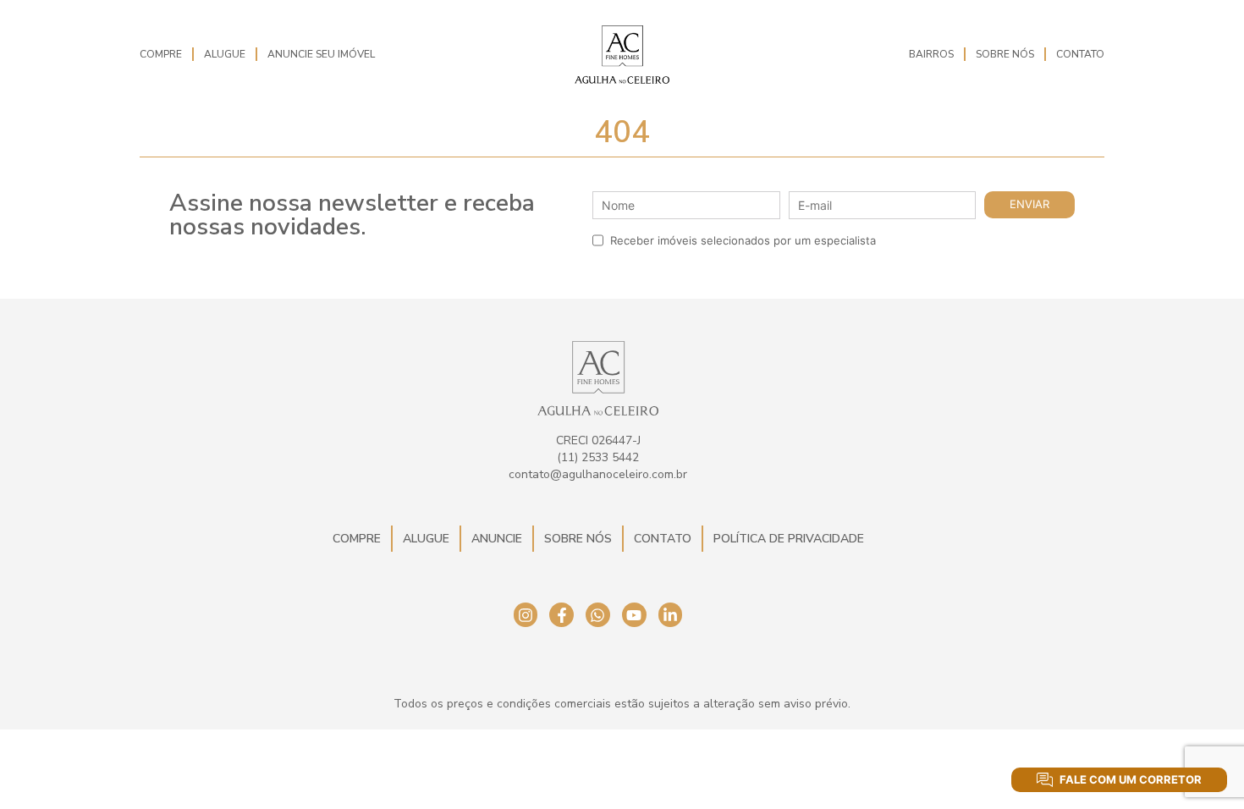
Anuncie (496, 539)
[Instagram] (526, 615)
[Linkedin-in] (670, 615)
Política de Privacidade (788, 539)
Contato (1080, 54)
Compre (161, 54)
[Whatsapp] (598, 615)
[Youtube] (634, 615)
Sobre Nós (1005, 54)
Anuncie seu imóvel (321, 54)
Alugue (224, 54)
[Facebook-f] (561, 615)
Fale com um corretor (1131, 779)
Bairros (931, 54)
